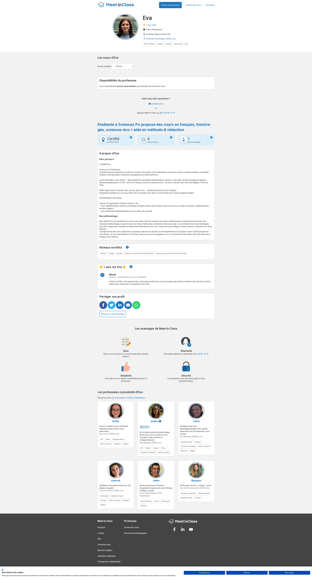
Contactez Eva (157, 104)
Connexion (210, 5)
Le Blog (101, 533)
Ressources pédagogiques (135, 533)
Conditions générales (107, 556)
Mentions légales (105, 550)
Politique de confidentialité (109, 561)
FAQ (99, 539)
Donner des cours (193, 5)
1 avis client (151, 25)
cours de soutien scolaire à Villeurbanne (128, 398)
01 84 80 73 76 (168, 113)
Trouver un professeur (170, 5)
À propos (101, 527)
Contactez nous (104, 544)
